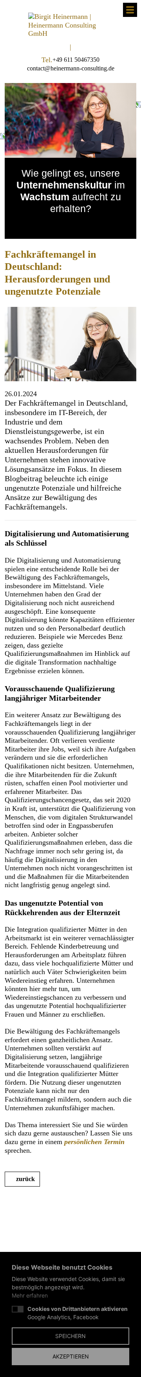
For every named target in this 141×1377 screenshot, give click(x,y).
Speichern (70, 1336)
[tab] (63, 224)
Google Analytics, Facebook (77, 1312)
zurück (25, 1179)
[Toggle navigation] (130, 10)
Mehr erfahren (30, 1295)
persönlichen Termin (94, 1142)
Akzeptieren (70, 1356)
